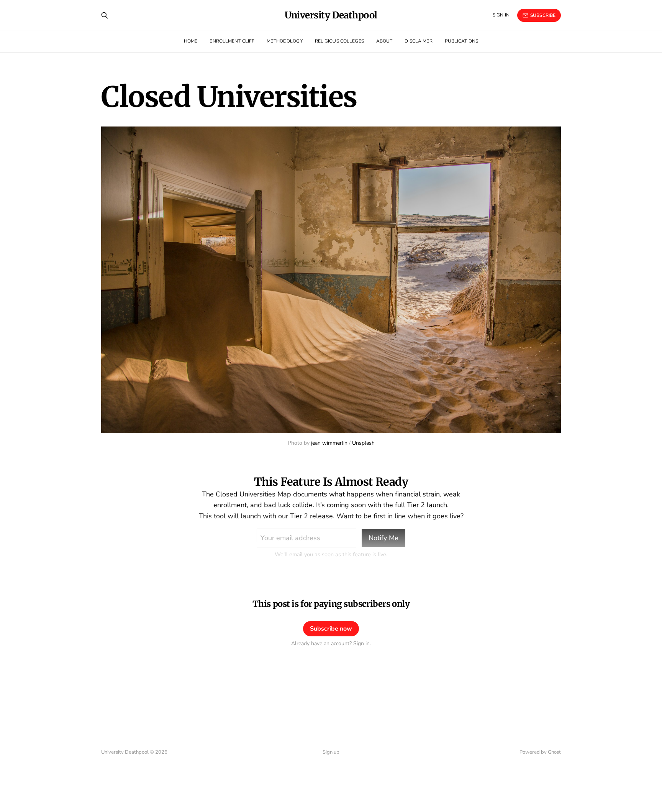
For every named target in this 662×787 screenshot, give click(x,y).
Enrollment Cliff (232, 41)
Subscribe (542, 15)
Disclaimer (418, 41)
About (384, 41)
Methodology (284, 41)
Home (190, 41)
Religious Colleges (339, 41)
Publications (461, 41)
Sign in (501, 15)
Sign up (331, 752)
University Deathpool (331, 15)
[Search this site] (104, 15)
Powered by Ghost (540, 752)
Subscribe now (331, 628)
